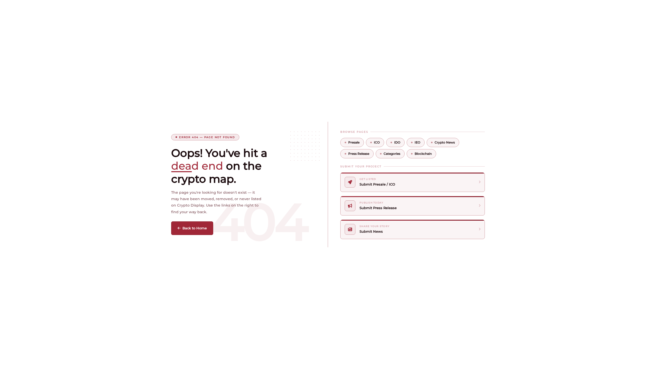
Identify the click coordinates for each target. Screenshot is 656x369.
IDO (397, 142)
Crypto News (445, 142)
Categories (392, 154)
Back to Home (194, 228)
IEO (417, 142)
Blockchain (423, 154)
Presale (354, 142)
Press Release (358, 154)
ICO (377, 142)
